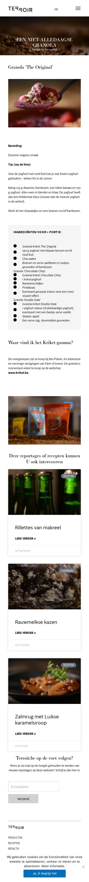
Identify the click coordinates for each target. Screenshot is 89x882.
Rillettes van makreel (38, 527)
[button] (78, 8)
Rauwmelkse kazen (36, 621)
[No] (83, 866)
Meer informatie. (53, 866)
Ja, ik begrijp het (45, 873)
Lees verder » (25, 538)
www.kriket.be (18, 373)
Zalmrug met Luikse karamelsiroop (37, 719)
